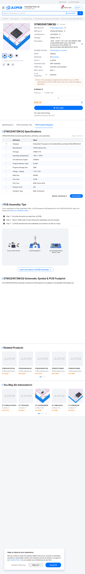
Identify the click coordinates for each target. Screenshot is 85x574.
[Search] (80, 13)
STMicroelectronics (56, 28)
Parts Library (14, 19)
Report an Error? (77, 136)
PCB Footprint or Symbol (58, 50)
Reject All (35, 565)
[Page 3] (46, 413)
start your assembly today (19, 210)
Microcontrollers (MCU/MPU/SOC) (72, 19)
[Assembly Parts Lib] (14, 7)
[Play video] (35, 246)
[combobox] (32, 13)
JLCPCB (5, 19)
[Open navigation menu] (3, 7)
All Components (26, 19)
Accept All (53, 565)
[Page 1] (39, 413)
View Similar (76, 196)
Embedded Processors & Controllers (47, 19)
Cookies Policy (15, 560)
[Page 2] (42, 413)
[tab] (7, 125)
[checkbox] (6, 144)
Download (55, 57)
